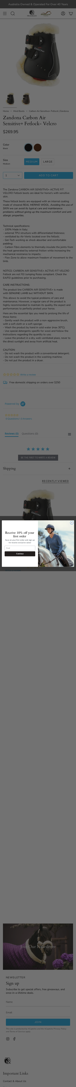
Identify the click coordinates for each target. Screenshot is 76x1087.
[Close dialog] (71, 522)
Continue (19, 554)
